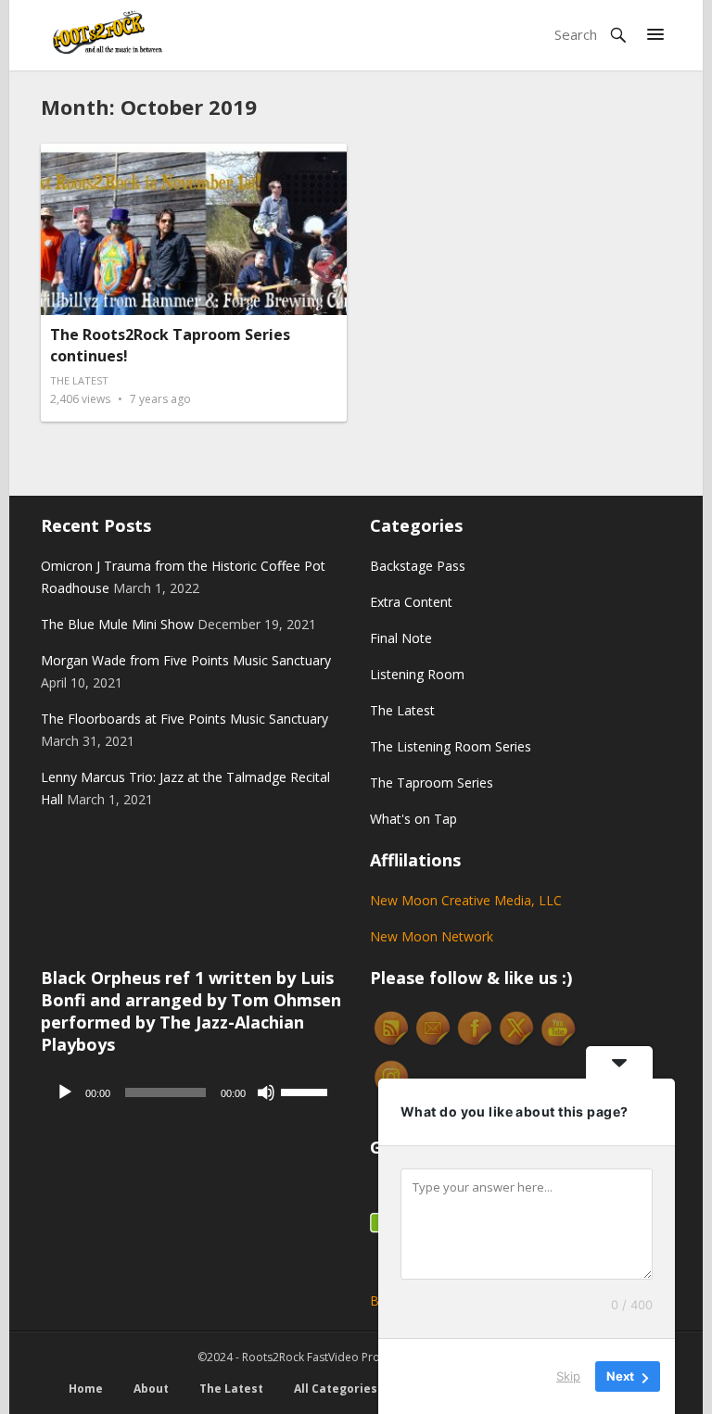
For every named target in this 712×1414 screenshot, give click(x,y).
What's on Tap (413, 818)
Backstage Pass (417, 565)
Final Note (401, 638)
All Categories (335, 1388)
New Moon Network (431, 936)
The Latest (79, 380)
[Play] (65, 1092)
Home (86, 1388)
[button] (655, 35)
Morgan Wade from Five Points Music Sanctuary (186, 660)
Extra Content (411, 602)
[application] (191, 1092)
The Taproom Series (431, 782)
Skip (568, 1376)
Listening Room (417, 674)
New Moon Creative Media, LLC (466, 900)
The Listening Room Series (450, 746)
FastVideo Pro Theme (363, 1357)
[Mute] (266, 1092)
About (151, 1388)
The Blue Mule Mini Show (117, 624)
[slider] (307, 1090)
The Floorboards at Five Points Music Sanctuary (184, 718)
